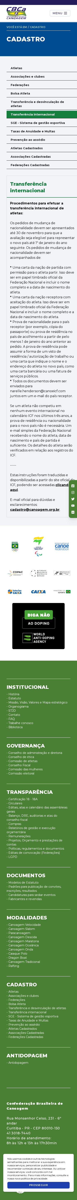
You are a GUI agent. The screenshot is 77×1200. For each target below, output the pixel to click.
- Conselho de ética (20, 757)
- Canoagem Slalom (21, 929)
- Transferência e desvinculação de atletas (36, 1008)
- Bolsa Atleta (16, 1004)
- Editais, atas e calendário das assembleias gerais (37, 809)
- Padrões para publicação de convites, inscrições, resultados (34, 889)
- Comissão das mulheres (25, 769)
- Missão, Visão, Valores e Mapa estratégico (37, 702)
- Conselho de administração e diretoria (34, 753)
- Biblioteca (15, 727)
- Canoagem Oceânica (23, 945)
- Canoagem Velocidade (24, 925)
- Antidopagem (17, 1063)
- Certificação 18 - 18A (22, 799)
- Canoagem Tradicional (23, 962)
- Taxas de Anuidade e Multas (27, 1020)
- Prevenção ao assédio (23, 1024)
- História (13, 694)
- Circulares (14, 803)
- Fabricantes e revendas (24, 899)
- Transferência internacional (26, 1012)
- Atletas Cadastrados (22, 1029)
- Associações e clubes (23, 996)
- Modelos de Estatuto (23, 882)
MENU (57, 13)
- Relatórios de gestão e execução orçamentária (31, 830)
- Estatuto (14, 698)
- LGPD (12, 857)
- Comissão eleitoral (20, 773)
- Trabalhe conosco (20, 723)
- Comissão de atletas (22, 761)
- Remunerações (18, 836)
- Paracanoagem (18, 933)
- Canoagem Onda (20, 949)
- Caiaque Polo (17, 953)
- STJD (11, 711)
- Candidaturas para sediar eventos (31, 895)
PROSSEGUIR (38, 1185)
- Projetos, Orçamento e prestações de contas (34, 842)
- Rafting (13, 966)
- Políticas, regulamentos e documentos (35, 848)
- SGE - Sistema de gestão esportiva (32, 1016)
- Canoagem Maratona (23, 941)
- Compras (14, 824)
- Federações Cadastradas (25, 1037)
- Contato (13, 715)
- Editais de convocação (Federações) (33, 853)
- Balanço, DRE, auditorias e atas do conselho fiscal (32, 818)
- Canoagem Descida (22, 937)
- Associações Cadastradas (25, 1033)
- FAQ (11, 719)
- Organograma (18, 706)
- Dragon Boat (17, 958)
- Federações (16, 1000)
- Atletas (12, 992)
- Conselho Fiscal (18, 765)
